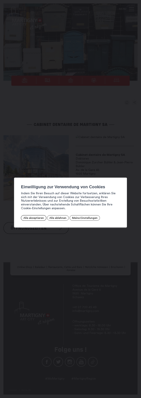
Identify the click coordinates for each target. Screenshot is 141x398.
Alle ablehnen (57, 218)
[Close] (124, 174)
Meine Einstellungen (84, 218)
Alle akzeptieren (33, 218)
